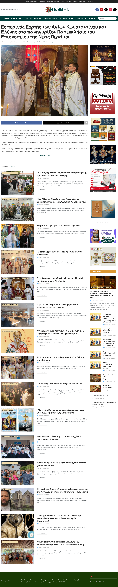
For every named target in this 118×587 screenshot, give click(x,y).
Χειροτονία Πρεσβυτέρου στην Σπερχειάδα (58, 225)
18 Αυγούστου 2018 (109, 381)
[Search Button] (115, 18)
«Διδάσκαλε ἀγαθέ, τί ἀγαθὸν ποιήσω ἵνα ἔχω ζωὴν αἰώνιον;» (109, 342)
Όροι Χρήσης (45, 580)
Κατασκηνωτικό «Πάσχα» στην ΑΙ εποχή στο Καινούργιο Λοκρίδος (59, 438)
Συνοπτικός (42, 1)
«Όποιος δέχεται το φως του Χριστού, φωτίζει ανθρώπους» (60, 253)
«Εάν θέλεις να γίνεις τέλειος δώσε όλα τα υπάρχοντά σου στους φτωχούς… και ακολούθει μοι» (102, 294)
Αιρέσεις (90, 1)
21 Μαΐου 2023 (41, 42)
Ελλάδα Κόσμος (7, 410)
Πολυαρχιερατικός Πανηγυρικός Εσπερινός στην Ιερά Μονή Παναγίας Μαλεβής (62, 174)
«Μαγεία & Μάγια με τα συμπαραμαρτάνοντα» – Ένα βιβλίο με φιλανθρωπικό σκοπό (62, 411)
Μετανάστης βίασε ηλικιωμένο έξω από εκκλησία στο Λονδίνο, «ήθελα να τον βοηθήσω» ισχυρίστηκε (62, 490)
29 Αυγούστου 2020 (109, 347)
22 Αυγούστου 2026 (43, 178)
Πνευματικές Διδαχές (71, 1)
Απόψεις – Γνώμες (59, 1)
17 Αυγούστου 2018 (109, 390)
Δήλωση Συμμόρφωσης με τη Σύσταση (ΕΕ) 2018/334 (50, 582)
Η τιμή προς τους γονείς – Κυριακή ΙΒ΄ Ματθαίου (109, 354)
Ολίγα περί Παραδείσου (107, 386)
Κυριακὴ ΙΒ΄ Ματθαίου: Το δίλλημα (107, 331)
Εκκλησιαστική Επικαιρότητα (27, 42)
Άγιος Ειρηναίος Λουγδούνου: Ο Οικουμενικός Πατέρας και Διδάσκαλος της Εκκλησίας (60, 332)
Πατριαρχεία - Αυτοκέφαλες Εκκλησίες (14, 278)
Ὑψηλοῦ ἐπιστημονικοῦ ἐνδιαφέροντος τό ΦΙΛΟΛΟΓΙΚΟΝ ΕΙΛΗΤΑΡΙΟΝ (58, 306)
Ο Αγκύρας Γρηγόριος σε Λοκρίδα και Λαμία (59, 383)
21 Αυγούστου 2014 (98, 407)
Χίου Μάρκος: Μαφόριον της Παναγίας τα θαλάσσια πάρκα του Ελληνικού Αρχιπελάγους (61, 200)
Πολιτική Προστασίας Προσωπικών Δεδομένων (66, 580)
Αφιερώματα (82, 1)
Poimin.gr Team (52, 42)
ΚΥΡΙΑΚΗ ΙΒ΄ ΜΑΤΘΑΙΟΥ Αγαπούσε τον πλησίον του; (104, 403)
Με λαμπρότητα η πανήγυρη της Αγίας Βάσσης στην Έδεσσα (61, 358)
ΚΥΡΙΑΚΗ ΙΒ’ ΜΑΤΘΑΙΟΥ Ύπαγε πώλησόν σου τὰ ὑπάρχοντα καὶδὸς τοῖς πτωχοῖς (109, 318)
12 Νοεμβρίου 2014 (98, 398)
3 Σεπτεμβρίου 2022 (97, 300)
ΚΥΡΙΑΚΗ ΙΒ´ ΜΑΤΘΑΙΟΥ (100, 396)
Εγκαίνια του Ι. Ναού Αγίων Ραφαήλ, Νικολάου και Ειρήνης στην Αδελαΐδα (61, 279)
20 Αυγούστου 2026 (43, 547)
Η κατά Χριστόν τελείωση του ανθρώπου (108, 377)
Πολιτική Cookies (26, 582)
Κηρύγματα (50, 1)
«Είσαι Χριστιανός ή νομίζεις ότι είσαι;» (107, 365)
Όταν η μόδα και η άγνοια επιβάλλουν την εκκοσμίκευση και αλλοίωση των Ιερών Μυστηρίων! (59, 518)
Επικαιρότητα (33, 1)
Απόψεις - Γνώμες (8, 515)
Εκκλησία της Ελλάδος (9, 42)
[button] (97, 222)
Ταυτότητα (24, 580)
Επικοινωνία (34, 580)
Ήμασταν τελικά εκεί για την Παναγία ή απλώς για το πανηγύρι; (61, 464)
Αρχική (27, 1)
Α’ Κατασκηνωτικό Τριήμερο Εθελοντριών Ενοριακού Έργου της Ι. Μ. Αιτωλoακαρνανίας (60, 543)
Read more (42, 189)
